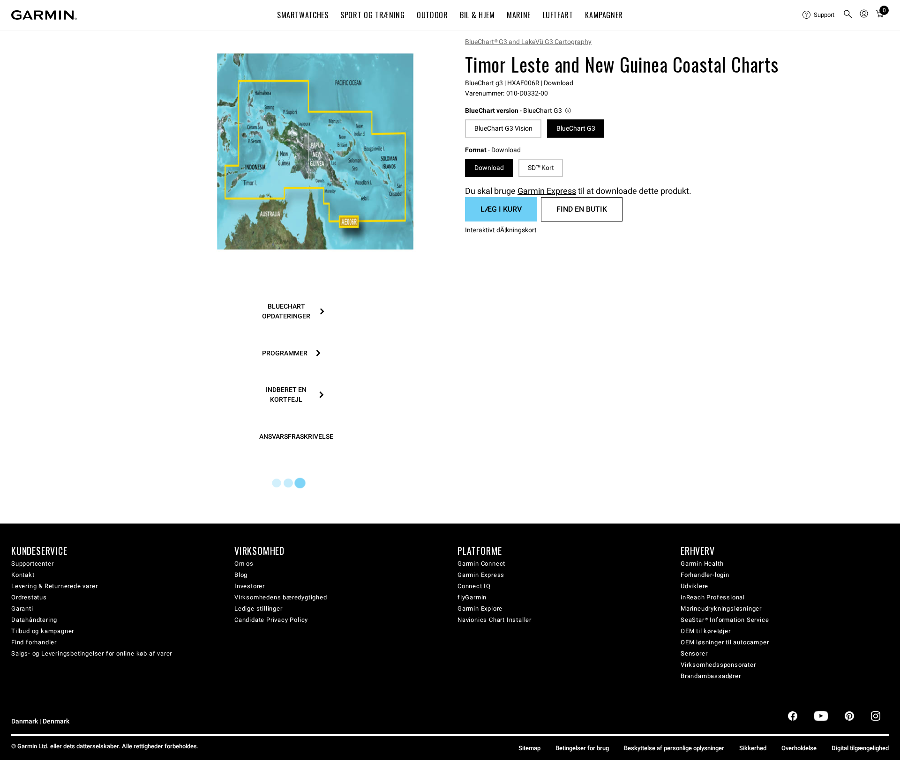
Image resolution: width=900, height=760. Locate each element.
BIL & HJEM (477, 15)
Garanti (22, 608)
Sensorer (694, 653)
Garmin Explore (480, 608)
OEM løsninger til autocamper (725, 642)
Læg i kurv (501, 209)
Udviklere (694, 586)
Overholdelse (799, 748)
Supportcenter (32, 563)
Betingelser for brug (582, 748)
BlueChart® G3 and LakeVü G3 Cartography (528, 41)
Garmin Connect (481, 563)
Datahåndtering (34, 619)
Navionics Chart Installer (495, 619)
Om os (244, 563)
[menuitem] (818, 15)
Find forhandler (34, 642)
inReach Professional (713, 597)
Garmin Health (702, 563)
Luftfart (558, 15)
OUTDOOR (432, 15)
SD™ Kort (541, 167)
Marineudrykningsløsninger (721, 608)
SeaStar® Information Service (725, 619)
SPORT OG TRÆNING (372, 15)
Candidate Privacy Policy (271, 619)
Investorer (249, 586)
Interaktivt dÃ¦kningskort (501, 230)
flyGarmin (472, 597)
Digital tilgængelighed (860, 748)
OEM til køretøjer (706, 631)
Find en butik (581, 209)
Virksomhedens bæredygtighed (280, 597)
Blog (241, 574)
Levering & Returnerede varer (54, 586)
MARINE (519, 15)
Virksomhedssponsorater (718, 664)
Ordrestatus (29, 597)
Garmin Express (547, 191)
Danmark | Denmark (40, 721)
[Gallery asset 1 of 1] (315, 151)
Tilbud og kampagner (42, 631)
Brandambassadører (711, 675)
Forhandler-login (705, 574)
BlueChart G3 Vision (503, 128)
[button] (518, 111)
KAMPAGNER (604, 15)
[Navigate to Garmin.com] (44, 15)
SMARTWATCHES (303, 15)
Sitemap (529, 748)
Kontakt (23, 574)
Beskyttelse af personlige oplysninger (674, 748)
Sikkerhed (752, 748)
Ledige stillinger (258, 608)
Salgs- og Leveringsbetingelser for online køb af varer (91, 653)
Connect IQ (474, 586)
